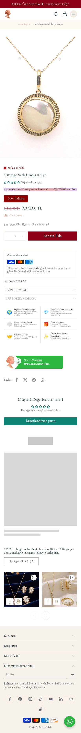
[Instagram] (30, 699)
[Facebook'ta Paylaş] (16, 380)
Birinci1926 (45, 727)
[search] (56, 14)
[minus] (8, 236)
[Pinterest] (20, 699)
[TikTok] (40, 699)
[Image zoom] (40, 97)
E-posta (10, 674)
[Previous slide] (35, 615)
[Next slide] (46, 615)
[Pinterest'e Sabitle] (33, 380)
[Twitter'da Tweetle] (25, 380)
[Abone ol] (72, 674)
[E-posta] (71, 699)
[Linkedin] (61, 699)
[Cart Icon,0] (64, 14)
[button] (12, 182)
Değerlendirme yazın (40, 421)
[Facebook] (10, 699)
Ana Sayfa (24, 24)
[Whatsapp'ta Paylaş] (42, 380)
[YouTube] (50, 699)
